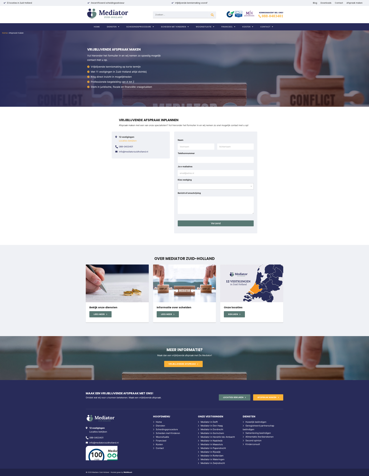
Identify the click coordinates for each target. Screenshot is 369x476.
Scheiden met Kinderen (173, 26)
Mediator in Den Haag (212, 425)
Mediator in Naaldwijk (212, 440)
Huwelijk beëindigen (255, 422)
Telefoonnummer (186, 153)
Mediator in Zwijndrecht (213, 463)
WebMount (128, 472)
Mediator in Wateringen (212, 459)
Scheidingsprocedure (138, 26)
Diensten (112, 26)
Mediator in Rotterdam (212, 455)
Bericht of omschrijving (189, 193)
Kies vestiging (185, 179)
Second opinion (253, 440)
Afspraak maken (355, 3)
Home (97, 26)
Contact (339, 3)
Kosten (246, 26)
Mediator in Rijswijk (211, 451)
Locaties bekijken (128, 140)
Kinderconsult (252, 444)
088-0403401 (272, 16)
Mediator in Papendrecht (213, 448)
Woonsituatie (204, 26)
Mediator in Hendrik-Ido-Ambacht (218, 437)
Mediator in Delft (209, 422)
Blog (315, 3)
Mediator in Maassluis (212, 444)
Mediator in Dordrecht (212, 429)
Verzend (216, 223)
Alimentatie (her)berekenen (259, 436)
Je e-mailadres (185, 166)
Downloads (326, 3)
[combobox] (216, 186)
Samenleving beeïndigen (258, 433)
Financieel (227, 26)
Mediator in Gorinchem (212, 433)
